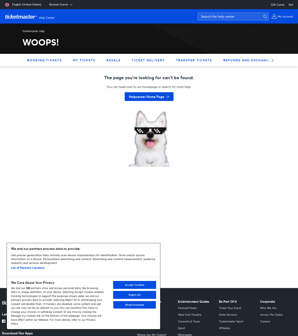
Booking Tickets (44, 60)
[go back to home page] (149, 152)
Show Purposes (134, 305)
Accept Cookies (135, 285)
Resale (113, 60)
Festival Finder (187, 308)
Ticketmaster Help (33, 31)
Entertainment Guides (193, 301)
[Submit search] (264, 16)
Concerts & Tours (189, 321)
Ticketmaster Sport (231, 321)
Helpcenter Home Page (146, 96)
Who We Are (268, 308)
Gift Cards (277, 5)
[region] (83, 286)
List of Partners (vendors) (28, 268)
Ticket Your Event (230, 308)
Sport (181, 328)
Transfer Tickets (194, 60)
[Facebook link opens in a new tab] (3, 322)
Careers (265, 321)
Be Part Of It (228, 301)
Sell (290, 5)
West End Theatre (189, 314)
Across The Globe (271, 314)
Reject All (134, 295)
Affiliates (224, 328)
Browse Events (58, 4)
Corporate (267, 301)
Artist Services (228, 314)
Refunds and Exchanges (248, 60)
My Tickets (84, 60)
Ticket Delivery (148, 60)
